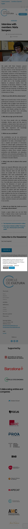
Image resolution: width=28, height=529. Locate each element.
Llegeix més (16, 265)
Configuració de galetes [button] (8, 265)
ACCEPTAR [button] (12, 267)
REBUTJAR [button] (6, 267)
